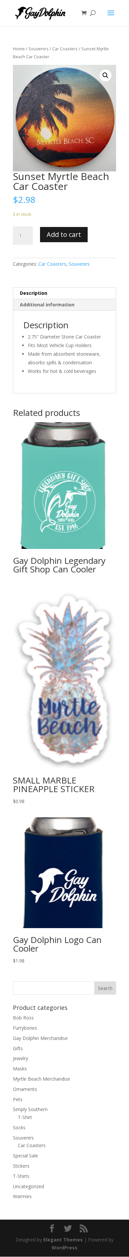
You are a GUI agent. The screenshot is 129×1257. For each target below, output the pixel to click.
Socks (19, 1127)
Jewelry (20, 1058)
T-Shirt (25, 1117)
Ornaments (25, 1089)
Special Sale (25, 1155)
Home (19, 49)
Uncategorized (28, 1186)
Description (33, 293)
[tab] (64, 293)
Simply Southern (30, 1109)
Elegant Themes (63, 1239)
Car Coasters (65, 49)
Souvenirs (38, 49)
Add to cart (64, 234)
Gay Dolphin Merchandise (40, 1038)
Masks (20, 1068)
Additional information (47, 304)
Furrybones (25, 1028)
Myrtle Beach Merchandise (41, 1079)
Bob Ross (23, 1017)
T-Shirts (21, 1176)
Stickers (21, 1166)
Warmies (22, 1196)
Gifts (18, 1048)
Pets (17, 1099)
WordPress (64, 1247)
